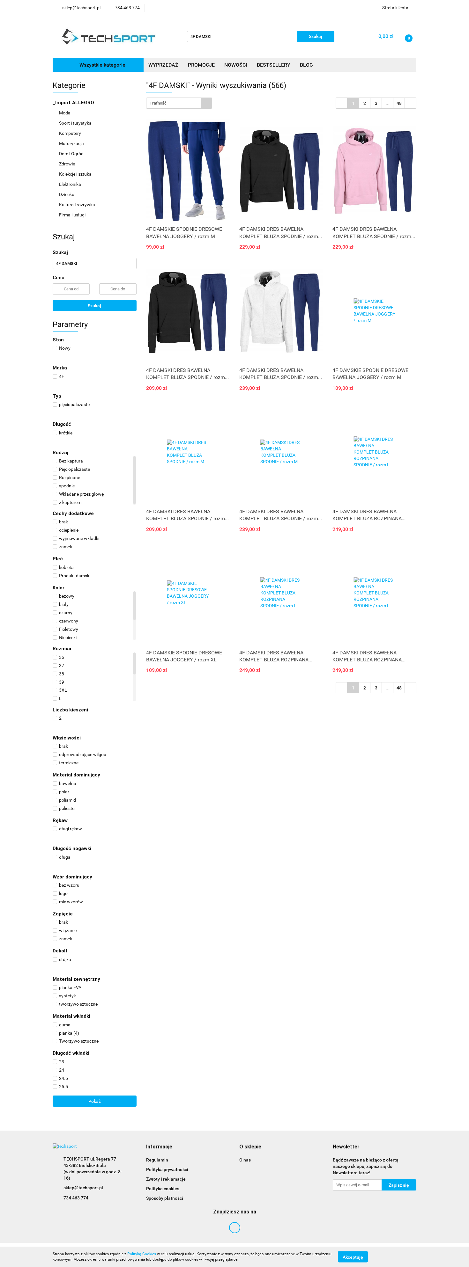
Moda (65, 112)
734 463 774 (75, 1197)
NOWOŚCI (235, 65)
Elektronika (70, 184)
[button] (159, 1147)
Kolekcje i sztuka (76, 174)
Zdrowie (67, 163)
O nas (245, 1159)
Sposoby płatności (164, 1198)
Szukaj (94, 305)
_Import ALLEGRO (74, 103)
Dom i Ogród (72, 153)
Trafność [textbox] (158, 103)
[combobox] (179, 103)
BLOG (306, 65)
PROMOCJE (201, 65)
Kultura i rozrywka (77, 204)
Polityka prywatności (167, 1169)
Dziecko (67, 194)
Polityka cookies (162, 1188)
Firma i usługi (72, 214)
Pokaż (94, 1101)
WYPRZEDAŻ (163, 65)
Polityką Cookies (141, 1254)
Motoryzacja (72, 143)
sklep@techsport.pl (83, 1187)
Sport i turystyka (76, 123)
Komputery (70, 133)
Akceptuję (353, 1256)
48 (399, 103)
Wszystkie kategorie (101, 65)
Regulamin (157, 1159)
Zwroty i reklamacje (166, 1179)
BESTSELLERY (273, 65)
